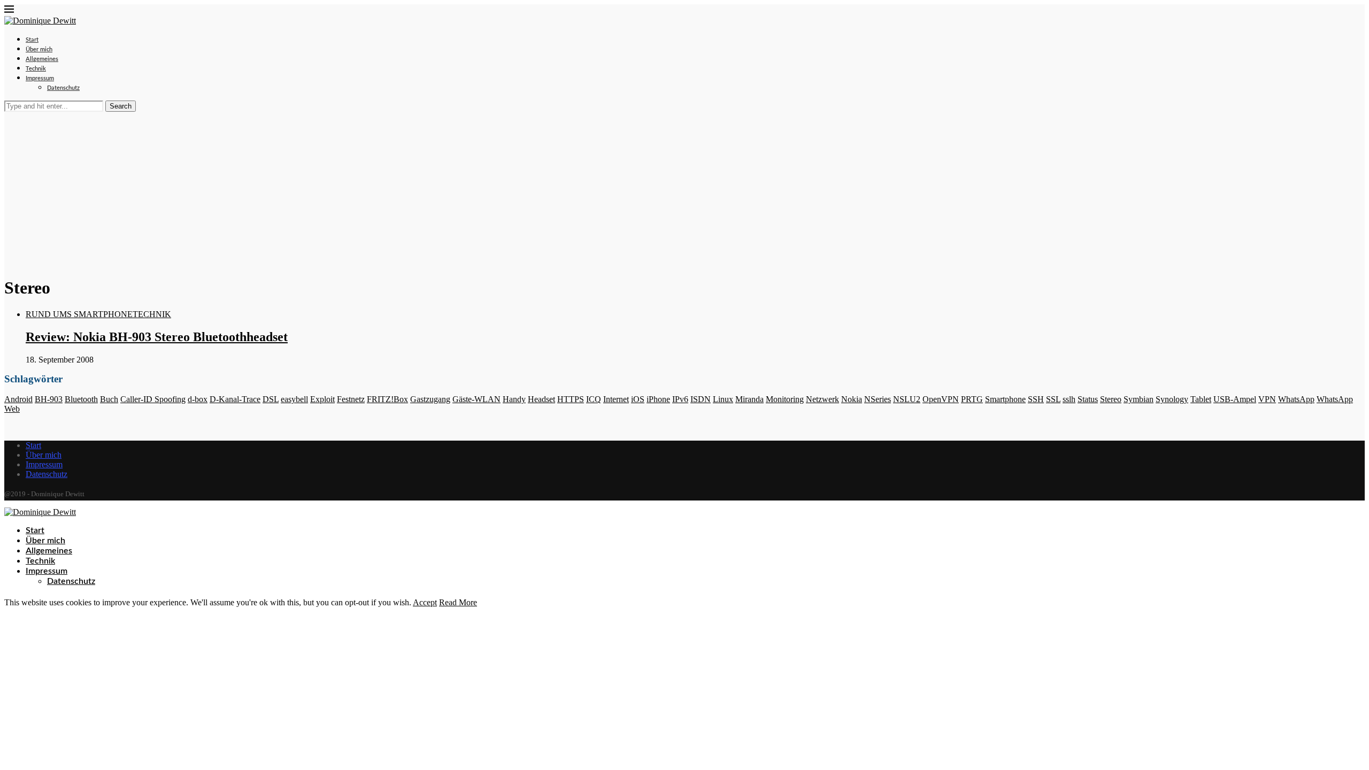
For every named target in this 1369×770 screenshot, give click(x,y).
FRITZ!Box (387, 399)
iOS (637, 399)
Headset (541, 399)
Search (121, 106)
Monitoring (785, 399)
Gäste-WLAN (476, 399)
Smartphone (1005, 399)
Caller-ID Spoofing (153, 399)
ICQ (593, 399)
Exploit (322, 399)
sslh (1069, 399)
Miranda (749, 399)
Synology (1172, 399)
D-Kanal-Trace (235, 399)
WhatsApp (1296, 399)
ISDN (700, 399)
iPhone (658, 399)
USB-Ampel (1234, 399)
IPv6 (680, 399)
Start (32, 40)
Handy (514, 399)
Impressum (40, 78)
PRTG (972, 399)
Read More (458, 602)
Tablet (1200, 399)
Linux (723, 399)
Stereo (1110, 399)
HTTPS (570, 399)
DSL (271, 399)
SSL (1053, 399)
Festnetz (351, 399)
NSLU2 (906, 399)
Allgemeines (42, 59)
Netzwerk (822, 399)
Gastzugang (430, 399)
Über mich (39, 49)
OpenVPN (940, 399)
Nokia (851, 399)
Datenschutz (63, 88)
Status (1088, 399)
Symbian (1138, 399)
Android (18, 399)
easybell (294, 399)
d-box (197, 399)
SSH (1036, 399)
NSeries (877, 399)
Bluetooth (81, 399)
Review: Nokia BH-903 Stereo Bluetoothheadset (157, 337)
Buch (109, 399)
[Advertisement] (684, 192)
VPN (1267, 399)
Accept (425, 602)
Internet (616, 399)
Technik (36, 69)
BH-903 (49, 399)
